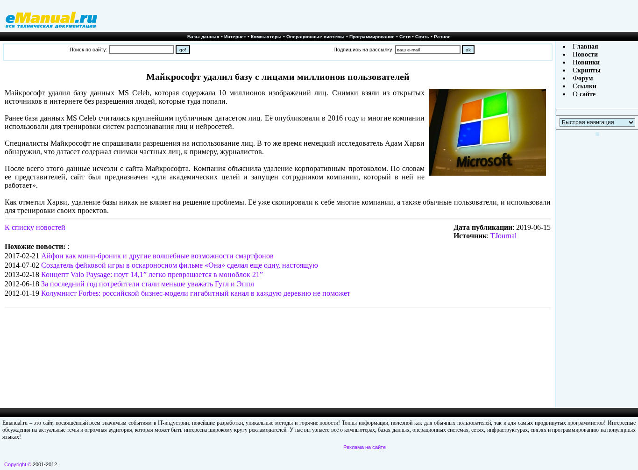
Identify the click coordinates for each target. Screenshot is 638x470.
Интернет (235, 36)
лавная (587, 46)
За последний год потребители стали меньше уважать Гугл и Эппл (147, 284)
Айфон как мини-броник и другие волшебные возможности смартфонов (157, 256)
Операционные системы (315, 36)
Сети (405, 36)
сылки (586, 86)
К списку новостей (35, 227)
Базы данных (203, 36)
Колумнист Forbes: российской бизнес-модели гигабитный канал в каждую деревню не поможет (195, 293)
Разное (442, 36)
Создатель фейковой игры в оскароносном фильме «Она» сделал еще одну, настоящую (179, 265)
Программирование (372, 36)
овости (588, 54)
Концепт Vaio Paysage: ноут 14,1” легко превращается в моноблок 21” (152, 274)
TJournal (503, 236)
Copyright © (17, 464)
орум (585, 78)
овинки (589, 62)
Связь (422, 36)
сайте (586, 94)
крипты (589, 70)
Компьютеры (266, 36)
